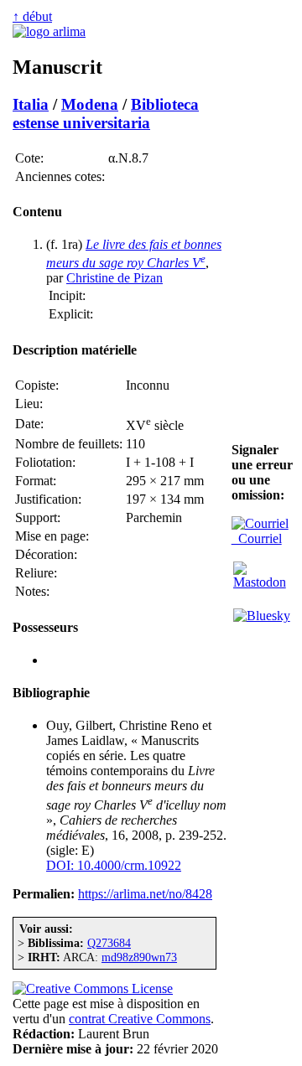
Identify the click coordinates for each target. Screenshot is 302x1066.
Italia (31, 104)
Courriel (257, 538)
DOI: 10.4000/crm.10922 (113, 865)
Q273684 (109, 943)
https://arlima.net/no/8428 (145, 894)
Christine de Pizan (114, 278)
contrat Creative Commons (140, 1019)
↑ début (32, 16)
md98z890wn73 (139, 957)
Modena (89, 104)
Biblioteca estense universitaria (106, 114)
